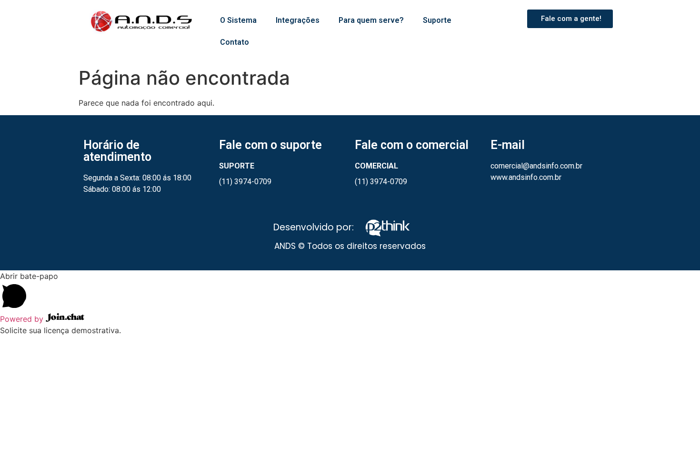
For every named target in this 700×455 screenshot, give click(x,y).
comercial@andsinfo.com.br (536, 165)
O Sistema (238, 20)
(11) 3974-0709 (245, 181)
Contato (234, 42)
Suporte (437, 20)
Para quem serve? (371, 20)
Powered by (23, 319)
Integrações (298, 20)
